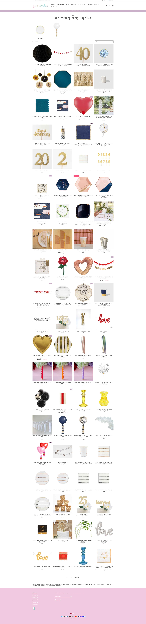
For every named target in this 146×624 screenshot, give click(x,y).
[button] (102, 225)
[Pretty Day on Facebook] (58, 600)
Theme (67, 4)
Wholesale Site (35, 602)
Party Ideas (35, 593)
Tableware (90, 4)
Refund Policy (35, 599)
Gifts (52, 6)
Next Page (77, 577)
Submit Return (35, 604)
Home (73, 15)
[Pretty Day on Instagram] (55, 600)
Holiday (53, 4)
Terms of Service (36, 600)
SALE (57, 6)
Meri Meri (73, 4)
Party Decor (81, 4)
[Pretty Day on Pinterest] (60, 600)
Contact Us (35, 592)
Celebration (60, 4)
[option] (73, 10)
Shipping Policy (35, 595)
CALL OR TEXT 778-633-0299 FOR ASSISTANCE (41, 0)
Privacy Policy (35, 597)
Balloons (97, 4)
